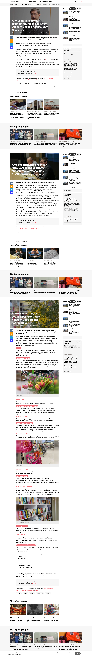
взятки (40, 86)
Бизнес (29, 4)
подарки (18, 593)
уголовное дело (27, 83)
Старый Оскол (24, 4)
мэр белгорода (51, 234)
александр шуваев (21, 234)
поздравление (39, 593)
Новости (12, 4)
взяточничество (32, 86)
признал (47, 59)
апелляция (19, 88)
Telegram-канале (48, 78)
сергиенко (19, 83)
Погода (53, 4)
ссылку (34, 73)
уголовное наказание (21, 86)
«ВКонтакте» (30, 80)
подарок (25, 593)
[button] (77, 50)
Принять (78, 653)
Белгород (17, 4)
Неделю (72, 9)
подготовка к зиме (21, 232)
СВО (49, 4)
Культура (39, 4)
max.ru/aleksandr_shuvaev (46, 178)
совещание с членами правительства (42, 232)
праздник (48, 593)
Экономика (44, 4)
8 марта (31, 593)
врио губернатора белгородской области (36, 234)
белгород (30, 232)
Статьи (34, 4)
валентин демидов (21, 237)
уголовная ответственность (40, 83)
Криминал (58, 4)
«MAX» (37, 80)
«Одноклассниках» (21, 80)
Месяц (78, 9)
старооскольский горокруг (50, 86)
